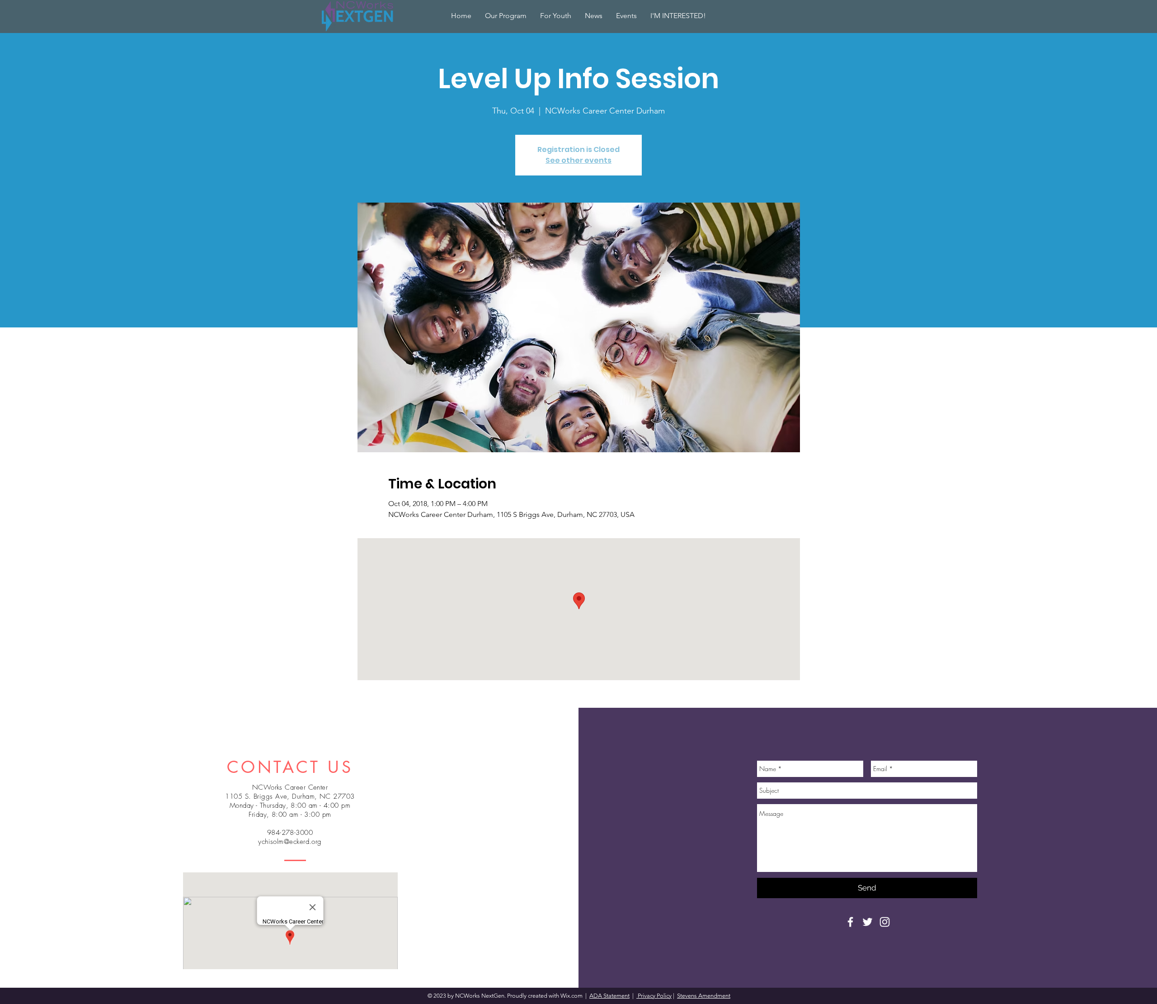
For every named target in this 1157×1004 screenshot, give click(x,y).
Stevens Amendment (703, 995)
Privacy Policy (654, 995)
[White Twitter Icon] (867, 921)
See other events (578, 160)
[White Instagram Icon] (884, 921)
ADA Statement (609, 995)
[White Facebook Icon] (850, 921)
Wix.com (572, 995)
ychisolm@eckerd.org (290, 841)
